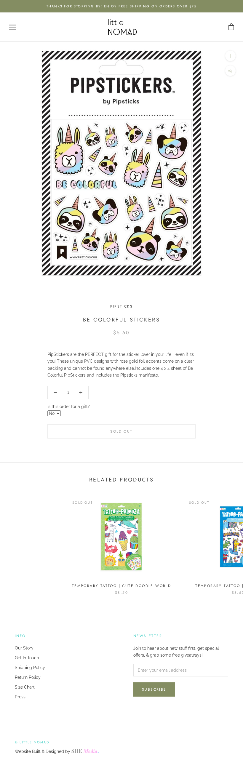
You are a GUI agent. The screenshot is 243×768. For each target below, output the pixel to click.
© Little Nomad (32, 742)
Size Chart (25, 687)
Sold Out (121, 431)
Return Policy (28, 677)
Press (20, 697)
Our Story (24, 648)
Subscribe (154, 689)
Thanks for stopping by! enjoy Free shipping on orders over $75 (121, 6)
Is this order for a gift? (68, 406)
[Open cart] (231, 27)
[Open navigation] (12, 27)
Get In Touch (27, 657)
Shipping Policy (30, 667)
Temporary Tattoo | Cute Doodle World (121, 585)
